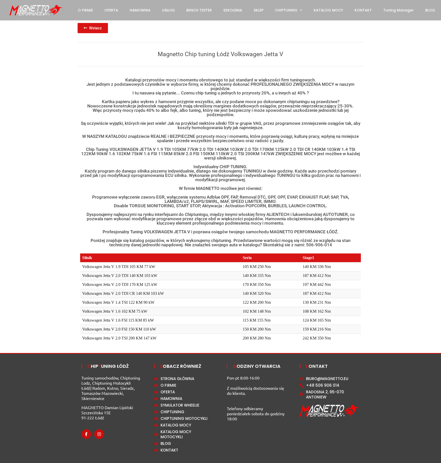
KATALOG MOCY (328, 10)
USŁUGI (168, 10)
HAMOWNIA (140, 10)
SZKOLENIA (232, 10)
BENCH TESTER (199, 10)
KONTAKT (363, 10)
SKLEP (258, 10)
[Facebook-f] (86, 434)
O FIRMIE (85, 10)
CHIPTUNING (286, 10)
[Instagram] (99, 434)
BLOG (430, 10)
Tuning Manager (398, 10)
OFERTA (111, 10)
